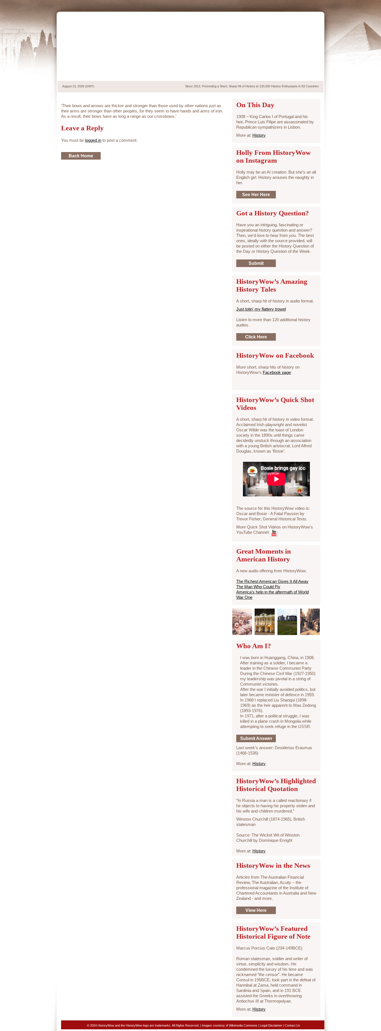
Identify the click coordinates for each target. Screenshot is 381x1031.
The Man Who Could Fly (258, 586)
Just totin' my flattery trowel (261, 309)
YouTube (311, 5)
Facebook (302, 5)
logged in (93, 140)
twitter (292, 5)
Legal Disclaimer (271, 1025)
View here (256, 910)
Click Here (256, 337)
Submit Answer (256, 738)
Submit (256, 263)
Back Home (81, 155)
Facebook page (277, 372)
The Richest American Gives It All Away (272, 581)
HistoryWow (102, 46)
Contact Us (292, 1025)
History (259, 135)
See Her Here (256, 194)
